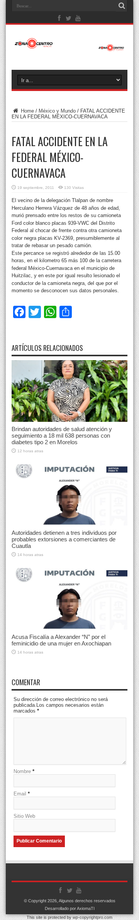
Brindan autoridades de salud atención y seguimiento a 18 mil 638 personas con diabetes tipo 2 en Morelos (62, 435)
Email (20, 794)
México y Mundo (57, 111)
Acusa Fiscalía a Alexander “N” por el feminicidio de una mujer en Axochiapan (61, 640)
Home (26, 111)
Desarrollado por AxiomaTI (70, 908)
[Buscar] (121, 6)
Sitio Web (24, 816)
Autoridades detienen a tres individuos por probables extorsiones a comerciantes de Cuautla (64, 539)
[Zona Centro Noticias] (69, 47)
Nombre (22, 771)
